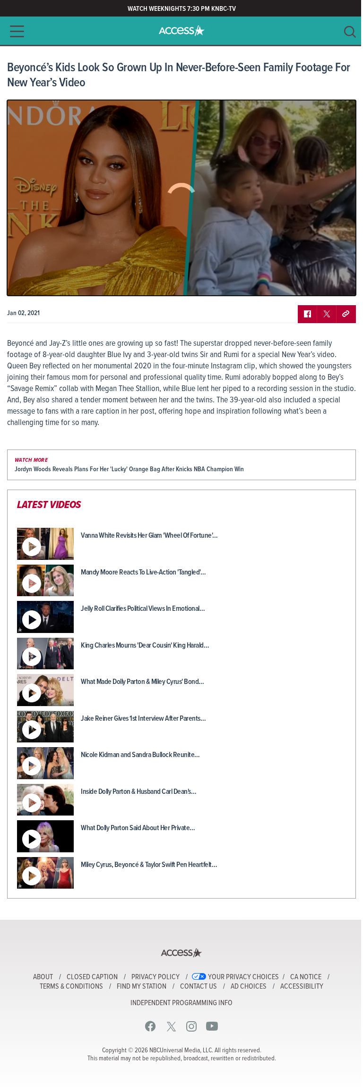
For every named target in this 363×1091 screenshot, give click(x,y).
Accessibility (301, 986)
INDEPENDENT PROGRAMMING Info (181, 1003)
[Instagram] (191, 1026)
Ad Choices (249, 986)
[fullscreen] (337, 281)
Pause (26, 281)
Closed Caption (92, 977)
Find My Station (141, 986)
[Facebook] (150, 1026)
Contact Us (198, 986)
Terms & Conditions (71, 986)
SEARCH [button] (350, 32)
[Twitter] (171, 1026)
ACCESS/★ (182, 30)
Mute (41, 281)
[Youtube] (212, 1026)
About (43, 977)
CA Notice (305, 977)
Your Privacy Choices (243, 977)
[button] (14, 31)
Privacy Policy (155, 977)
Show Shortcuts (308, 281)
